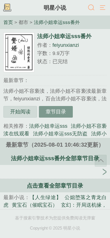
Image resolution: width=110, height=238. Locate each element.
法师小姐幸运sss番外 (57, 22)
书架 (7, 8)
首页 (8, 22)
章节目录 (56, 111)
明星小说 (55, 8)
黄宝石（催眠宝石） (35, 205)
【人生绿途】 (45, 197)
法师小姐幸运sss (48, 126)
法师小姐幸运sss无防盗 (60, 133)
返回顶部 (101, 161)
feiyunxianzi (65, 45)
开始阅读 (20, 111)
